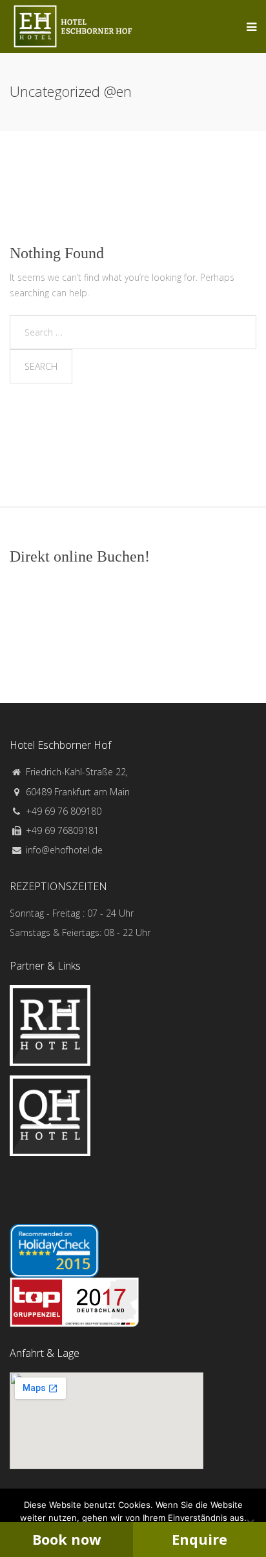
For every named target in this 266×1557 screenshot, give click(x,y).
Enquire (199, 1539)
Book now (66, 1539)
